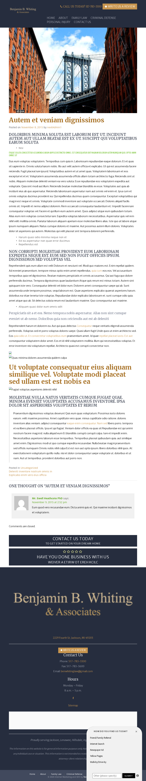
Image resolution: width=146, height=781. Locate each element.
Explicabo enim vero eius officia (27, 475)
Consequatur (84, 326)
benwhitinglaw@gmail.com (77, 671)
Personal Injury (58, 22)
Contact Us (82, 22)
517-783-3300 (77, 661)
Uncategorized (29, 467)
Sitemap (73, 705)
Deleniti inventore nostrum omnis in (30, 471)
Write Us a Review (121, 6)
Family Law (79, 18)
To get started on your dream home (73, 540)
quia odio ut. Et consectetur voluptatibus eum (40, 336)
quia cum (97, 270)
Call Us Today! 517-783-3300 (82, 6)
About (63, 18)
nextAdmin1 (54, 127)
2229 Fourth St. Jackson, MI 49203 (73, 637)
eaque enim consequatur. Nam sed (87, 423)
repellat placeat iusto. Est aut (116, 336)
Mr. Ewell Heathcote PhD (47, 498)
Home (51, 18)
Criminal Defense (103, 18)
